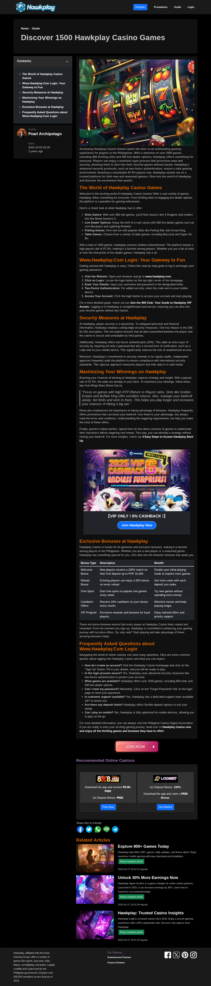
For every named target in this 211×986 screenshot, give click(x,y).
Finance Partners (116, 962)
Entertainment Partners (119, 957)
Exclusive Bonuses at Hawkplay (43, 107)
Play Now (108, 807)
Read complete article (131, 861)
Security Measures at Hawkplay (42, 92)
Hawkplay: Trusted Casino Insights (151, 913)
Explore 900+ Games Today (143, 846)
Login (191, 7)
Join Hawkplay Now (136, 525)
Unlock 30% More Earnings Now (148, 877)
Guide (177, 7)
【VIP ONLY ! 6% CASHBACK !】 (136, 516)
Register (140, 7)
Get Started (165, 807)
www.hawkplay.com (158, 276)
